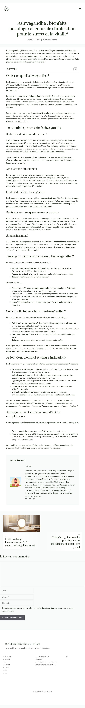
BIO (6, 670)
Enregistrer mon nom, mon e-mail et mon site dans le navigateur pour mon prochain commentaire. (38, 609)
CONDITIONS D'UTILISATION (45, 665)
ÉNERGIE (7, 659)
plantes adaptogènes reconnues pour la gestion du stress (30, 104)
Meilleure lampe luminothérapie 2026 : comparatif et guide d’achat (20, 542)
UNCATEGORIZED (10, 676)
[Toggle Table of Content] (74, 69)
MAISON (7, 662)
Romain (54, 39)
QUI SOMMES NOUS (42, 656)
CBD (6, 673)
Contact (39, 659)
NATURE (7, 665)
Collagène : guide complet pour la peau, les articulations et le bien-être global (65, 542)
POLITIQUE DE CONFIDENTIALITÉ (47, 662)
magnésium (24, 431)
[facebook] (66, 656)
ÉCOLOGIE (8, 656)
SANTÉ (7, 667)
